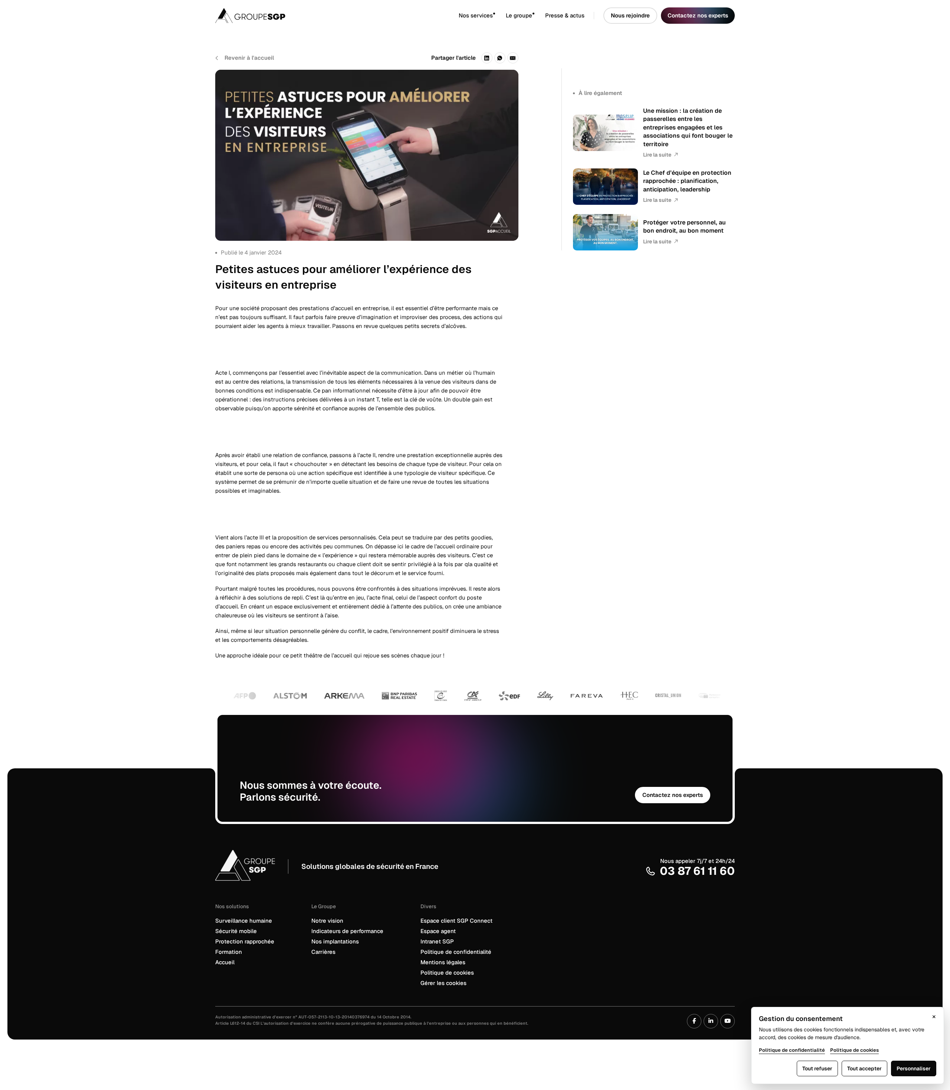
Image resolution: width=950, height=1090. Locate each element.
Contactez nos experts (698, 15)
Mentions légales (442, 962)
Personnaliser (914, 1068)
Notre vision (327, 920)
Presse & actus (564, 15)
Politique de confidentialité (455, 951)
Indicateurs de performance (347, 931)
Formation (228, 951)
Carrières (323, 951)
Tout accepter (864, 1068)
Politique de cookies (447, 972)
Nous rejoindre (630, 15)
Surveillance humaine (243, 920)
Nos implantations (335, 941)
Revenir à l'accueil (249, 57)
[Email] (512, 57)
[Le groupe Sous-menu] (539, 16)
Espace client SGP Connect (456, 920)
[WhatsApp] (499, 57)
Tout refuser (817, 1068)
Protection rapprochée (244, 941)
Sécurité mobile (236, 931)
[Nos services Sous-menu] (499, 16)
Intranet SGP (437, 941)
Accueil (225, 962)
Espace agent (438, 931)
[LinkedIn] (486, 57)
